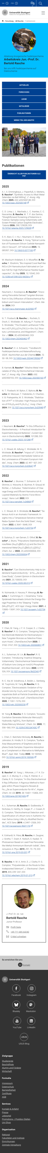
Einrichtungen (8, 1141)
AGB (4, 1096)
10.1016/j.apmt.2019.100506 (20, 757)
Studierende (7, 1061)
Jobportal (6, 1115)
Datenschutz (8, 1086)
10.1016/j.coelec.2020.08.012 (16, 583)
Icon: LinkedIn (31, 1021)
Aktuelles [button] (24, 85)
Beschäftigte (8, 1064)
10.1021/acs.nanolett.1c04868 (16, 501)
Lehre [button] (24, 99)
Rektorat (6, 1134)
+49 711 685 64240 (20, 931)
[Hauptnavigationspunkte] (43, 12)
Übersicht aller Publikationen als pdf (24, 174)
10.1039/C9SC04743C (26, 727)
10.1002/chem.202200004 (14, 554)
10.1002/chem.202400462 (14, 338)
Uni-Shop (6, 1122)
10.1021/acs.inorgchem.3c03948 (27, 407)
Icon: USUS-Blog (24, 1037)
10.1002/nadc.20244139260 (26, 358)
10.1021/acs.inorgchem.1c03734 (17, 528)
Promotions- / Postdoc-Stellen (16, 1119)
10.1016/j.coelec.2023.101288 (16, 439)
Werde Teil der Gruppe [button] (24, 120)
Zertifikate (6, 1093)
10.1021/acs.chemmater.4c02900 (18, 308)
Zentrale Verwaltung (11, 1144)
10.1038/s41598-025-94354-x (16, 276)
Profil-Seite (16, 927)
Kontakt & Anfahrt (10, 1108)
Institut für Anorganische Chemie (2, 21)
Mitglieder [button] (24, 106)
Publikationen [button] (24, 113)
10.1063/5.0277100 (23, 250)
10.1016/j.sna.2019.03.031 (14, 852)
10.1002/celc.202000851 (30, 645)
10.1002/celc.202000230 (14, 704)
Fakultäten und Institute (13, 1137)
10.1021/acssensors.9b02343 (25, 671)
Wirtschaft (7, 1071)
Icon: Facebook (16, 988)
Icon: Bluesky (16, 1005)
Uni (3, 3)
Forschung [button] (24, 92)
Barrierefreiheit (9, 1090)
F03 (12, 3)
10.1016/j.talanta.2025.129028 (16, 228)
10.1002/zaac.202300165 (31, 377)
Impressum (7, 1083)
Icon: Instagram (32, 988)
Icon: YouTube (17, 1021)
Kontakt (26, 965)
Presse (5, 1112)
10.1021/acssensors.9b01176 (16, 825)
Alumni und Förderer (11, 1067)
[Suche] (40, 3)
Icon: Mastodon (31, 1005)
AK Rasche (19, 21)
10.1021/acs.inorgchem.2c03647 (17, 466)
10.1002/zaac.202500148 (14, 202)
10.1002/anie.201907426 (14, 796)
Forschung (9, 21)
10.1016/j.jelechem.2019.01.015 (17, 875)
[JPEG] (24, 142)
